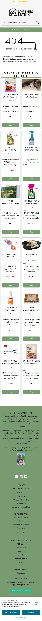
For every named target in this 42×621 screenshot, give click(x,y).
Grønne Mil (21, 566)
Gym (21, 562)
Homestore (21, 555)
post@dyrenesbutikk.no (21, 507)
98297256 (22, 504)
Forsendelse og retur (21, 525)
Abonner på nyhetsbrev (21, 591)
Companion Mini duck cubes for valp (10, 97)
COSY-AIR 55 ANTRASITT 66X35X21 (31, 257)
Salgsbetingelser (21, 532)
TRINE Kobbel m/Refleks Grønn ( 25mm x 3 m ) (10, 363)
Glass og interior (21, 559)
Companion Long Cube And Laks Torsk (31, 363)
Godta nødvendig (11, 612)
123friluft (21, 544)
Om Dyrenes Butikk (21, 517)
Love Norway (21, 548)
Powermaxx (21, 551)
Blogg (21, 521)
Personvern (21, 528)
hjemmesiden (28, 62)
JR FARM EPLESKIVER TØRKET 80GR (10, 150)
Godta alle (31, 612)
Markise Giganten (21, 569)
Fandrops (21, 573)
